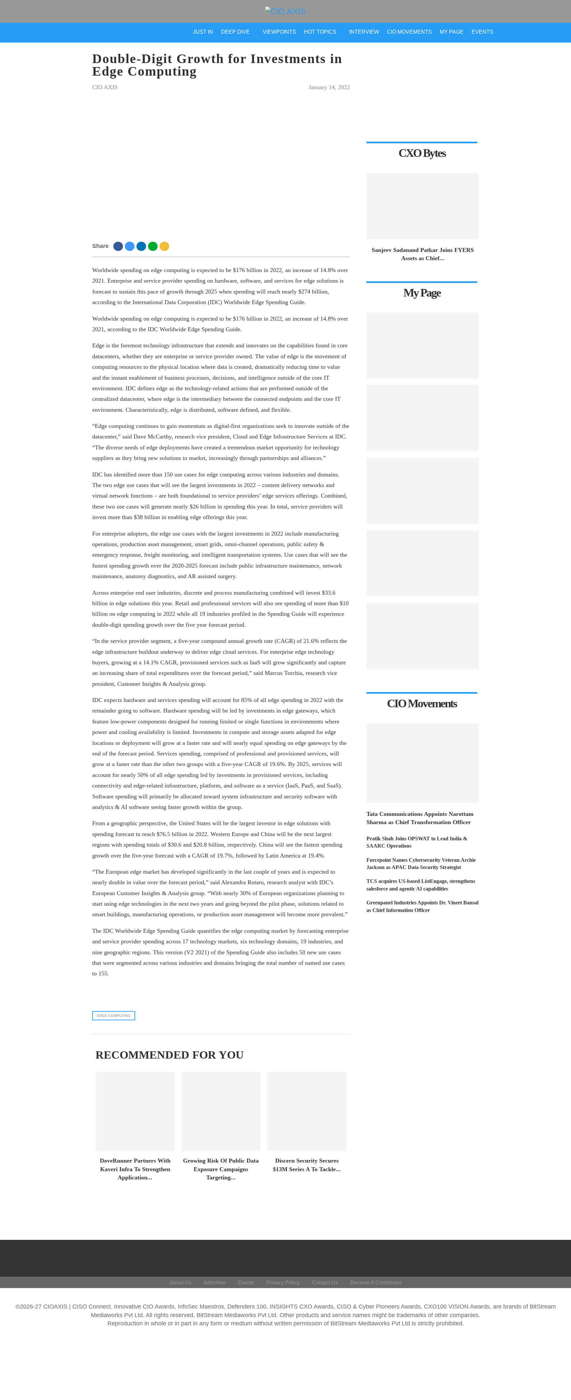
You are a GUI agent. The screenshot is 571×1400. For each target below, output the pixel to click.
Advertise (215, 1282)
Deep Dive (235, 32)
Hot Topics (320, 32)
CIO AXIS (105, 87)
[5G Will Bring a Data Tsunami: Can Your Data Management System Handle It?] (422, 418)
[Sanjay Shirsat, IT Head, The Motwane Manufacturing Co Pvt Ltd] (422, 345)
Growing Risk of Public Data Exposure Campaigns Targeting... (221, 1168)
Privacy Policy (283, 1282)
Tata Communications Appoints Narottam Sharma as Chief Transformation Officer (420, 818)
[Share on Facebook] (119, 246)
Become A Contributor (375, 1282)
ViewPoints (279, 32)
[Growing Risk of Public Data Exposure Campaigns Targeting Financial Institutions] (221, 1111)
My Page (452, 32)
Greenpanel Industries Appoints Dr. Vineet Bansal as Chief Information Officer (422, 906)
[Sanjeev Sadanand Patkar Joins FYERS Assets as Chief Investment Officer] (422, 206)
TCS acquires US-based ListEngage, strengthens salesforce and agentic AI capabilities (420, 884)
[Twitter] (504, 1256)
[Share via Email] (165, 246)
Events (482, 32)
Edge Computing (114, 1016)
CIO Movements (409, 32)
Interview (364, 32)
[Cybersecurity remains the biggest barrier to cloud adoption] (422, 636)
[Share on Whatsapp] (154, 246)
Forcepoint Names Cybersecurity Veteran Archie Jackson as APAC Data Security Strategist (421, 863)
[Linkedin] (519, 1256)
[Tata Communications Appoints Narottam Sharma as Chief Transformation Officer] (422, 763)
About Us (180, 1282)
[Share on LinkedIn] (142, 246)
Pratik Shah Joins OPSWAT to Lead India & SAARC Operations (416, 842)
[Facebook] (488, 1256)
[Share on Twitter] (130, 246)
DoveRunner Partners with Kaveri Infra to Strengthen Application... (135, 1168)
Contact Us (325, 1282)
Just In (203, 32)
